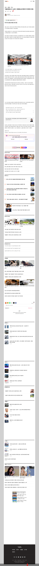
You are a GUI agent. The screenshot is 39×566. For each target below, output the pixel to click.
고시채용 (6, 441)
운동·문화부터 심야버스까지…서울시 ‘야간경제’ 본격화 (14, 107)
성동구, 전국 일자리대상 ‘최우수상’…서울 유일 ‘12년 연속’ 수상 (15, 109)
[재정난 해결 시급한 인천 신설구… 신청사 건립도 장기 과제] (7, 366)
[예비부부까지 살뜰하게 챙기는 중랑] (7, 405)
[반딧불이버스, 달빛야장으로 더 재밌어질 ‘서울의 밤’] (7, 371)
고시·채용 (25, 549)
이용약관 (16, 560)
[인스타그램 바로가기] (20, 557)
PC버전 (26, 560)
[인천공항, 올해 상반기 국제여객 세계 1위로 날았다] (7, 332)
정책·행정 (6, 322)
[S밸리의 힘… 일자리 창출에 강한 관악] (7, 421)
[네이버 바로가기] (22, 557)
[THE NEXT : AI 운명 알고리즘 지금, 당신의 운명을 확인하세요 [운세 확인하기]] (19, 147)
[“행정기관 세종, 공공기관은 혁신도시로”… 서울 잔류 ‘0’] (7, 327)
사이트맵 (23, 560)
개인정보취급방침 (19, 560)
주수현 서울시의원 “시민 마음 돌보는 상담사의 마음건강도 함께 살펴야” (16, 118)
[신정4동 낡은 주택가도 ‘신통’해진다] (7, 381)
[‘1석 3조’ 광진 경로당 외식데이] (7, 415)
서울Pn (6, 7)
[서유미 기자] (6, 15)
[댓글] (12, 11)
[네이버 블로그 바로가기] (25, 557)
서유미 (8, 14)
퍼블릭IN (13, 551)
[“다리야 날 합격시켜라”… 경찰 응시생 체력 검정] (7, 445)
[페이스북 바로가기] (14, 557)
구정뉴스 (12, 7)
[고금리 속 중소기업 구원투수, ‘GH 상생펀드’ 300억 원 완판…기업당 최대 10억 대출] (7, 342)
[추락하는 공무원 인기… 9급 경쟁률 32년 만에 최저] (7, 450)
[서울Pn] (6, 1)
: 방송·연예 (7, 464)
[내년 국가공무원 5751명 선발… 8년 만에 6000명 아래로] (7, 455)
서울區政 (8, 7)
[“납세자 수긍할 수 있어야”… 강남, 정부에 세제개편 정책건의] (7, 410)
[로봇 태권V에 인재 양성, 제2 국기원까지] (7, 376)
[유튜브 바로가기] (18, 557)
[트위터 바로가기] (16, 557)
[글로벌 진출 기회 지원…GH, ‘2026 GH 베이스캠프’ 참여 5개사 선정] (7, 337)
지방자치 (6, 362)
